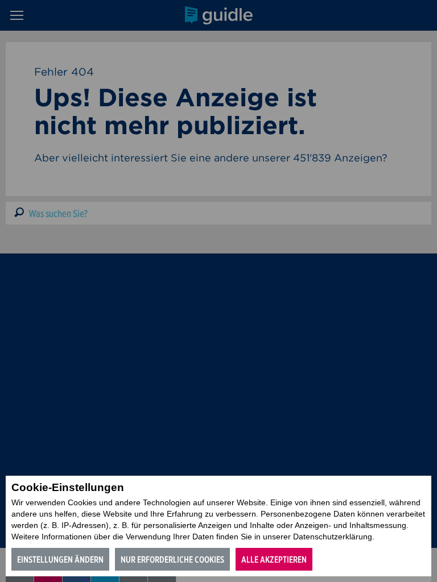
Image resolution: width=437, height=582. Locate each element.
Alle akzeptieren (274, 559)
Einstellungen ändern (60, 559)
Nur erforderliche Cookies (172, 559)
